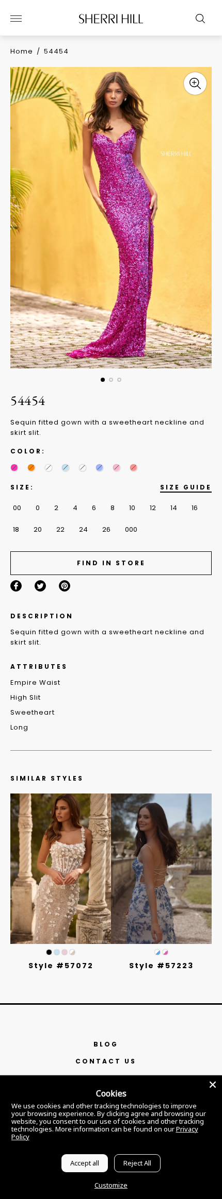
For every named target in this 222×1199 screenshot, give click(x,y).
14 (173, 508)
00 (17, 508)
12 (153, 508)
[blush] (64, 952)
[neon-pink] (14, 467)
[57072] (60, 868)
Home (21, 51)
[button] (103, 380)
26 (106, 529)
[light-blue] (65, 467)
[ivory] (48, 467)
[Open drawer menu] (16, 18)
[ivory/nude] (72, 952)
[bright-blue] (82, 467)
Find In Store (111, 563)
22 (60, 529)
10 (132, 508)
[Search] (198, 18)
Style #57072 (60, 965)
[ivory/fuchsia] (165, 952)
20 (38, 529)
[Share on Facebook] (16, 586)
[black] (49, 952)
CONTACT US (105, 1061)
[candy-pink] (116, 467)
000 (131, 529)
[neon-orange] (31, 467)
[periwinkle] (99, 467)
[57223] (161, 868)
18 (16, 529)
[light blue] (57, 952)
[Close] (213, 1084)
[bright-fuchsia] (133, 467)
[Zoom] (195, 83)
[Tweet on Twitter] (40, 586)
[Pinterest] (64, 586)
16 (195, 508)
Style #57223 (161, 965)
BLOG (105, 1044)
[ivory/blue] (157, 952)
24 (83, 529)
